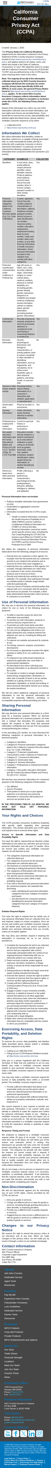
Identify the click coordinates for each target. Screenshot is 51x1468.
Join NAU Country (13, 1273)
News (7, 1377)
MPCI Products (11, 1328)
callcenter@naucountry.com (22, 1420)
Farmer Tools (10, 1314)
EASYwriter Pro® (11, 1462)
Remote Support (10, 1464)
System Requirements (14, 1422)
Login (46, 1)
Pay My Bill (43, 4)
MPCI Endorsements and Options (21, 1340)
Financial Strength (13, 1357)
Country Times (11, 1373)
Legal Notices (9, 1458)
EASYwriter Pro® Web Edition (31, 1462)
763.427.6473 (15, 1395)
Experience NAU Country (16, 1298)
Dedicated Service (13, 1277)
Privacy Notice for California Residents (19, 1460)
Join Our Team (11, 1369)
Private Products (12, 1336)
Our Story (9, 1349)
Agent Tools (10, 1281)
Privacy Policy (22, 1458)
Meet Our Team (12, 1365)
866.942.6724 (17, 1417)
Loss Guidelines (12, 1306)
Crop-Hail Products (13, 1332)
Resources (9, 1285)
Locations (9, 1361)
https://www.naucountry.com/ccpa (21, 128)
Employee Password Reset (30, 1464)
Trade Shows (10, 1353)
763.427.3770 (17, 1392)
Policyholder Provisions (15, 1303)
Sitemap (40, 1460)
